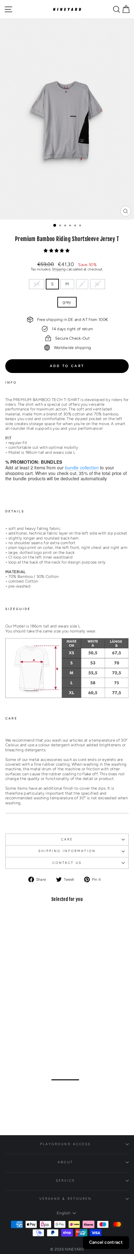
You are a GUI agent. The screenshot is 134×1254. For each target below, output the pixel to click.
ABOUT (65, 1162)
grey (67, 302)
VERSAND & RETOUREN (65, 1199)
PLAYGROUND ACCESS (65, 1144)
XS (36, 284)
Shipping (59, 269)
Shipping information (67, 851)
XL (97, 284)
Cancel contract (106, 1242)
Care (67, 839)
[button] (57, 250)
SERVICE (65, 1181)
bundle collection (82, 468)
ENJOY (70, 1089)
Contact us (67, 863)
